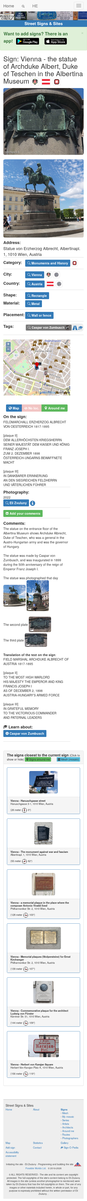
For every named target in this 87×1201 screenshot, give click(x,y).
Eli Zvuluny (18, 503)
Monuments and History (49, 263)
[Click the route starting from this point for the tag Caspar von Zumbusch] (75, 327)
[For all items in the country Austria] (46, 81)
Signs (64, 1109)
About (36, 1109)
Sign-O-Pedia (70, 1147)
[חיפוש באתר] (23, 5)
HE (35, 6)
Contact (37, 1147)
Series (65, 1120)
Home (8, 6)
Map (15, 408)
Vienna (36, 274)
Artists (65, 1123)
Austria (36, 284)
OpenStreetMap (47, 392)
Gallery (64, 1143)
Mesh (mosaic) (69, 759)
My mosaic (68, 1116)
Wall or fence (41, 315)
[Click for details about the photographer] (32, 503)
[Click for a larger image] (43, 121)
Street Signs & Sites (44, 23)
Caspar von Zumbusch (26, 733)
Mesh (65, 1113)
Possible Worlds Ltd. (35, 1168)
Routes (66, 1134)
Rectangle (39, 295)
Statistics (38, 1143)
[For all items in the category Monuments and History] (56, 81)
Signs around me (39, 759)
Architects (67, 1127)
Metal (35, 303)
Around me (68, 1131)
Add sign (10, 1147)
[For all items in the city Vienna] (35, 81)
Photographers (70, 1138)
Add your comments (24, 513)
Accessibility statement (12, 1154)
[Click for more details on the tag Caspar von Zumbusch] (80, 327)
